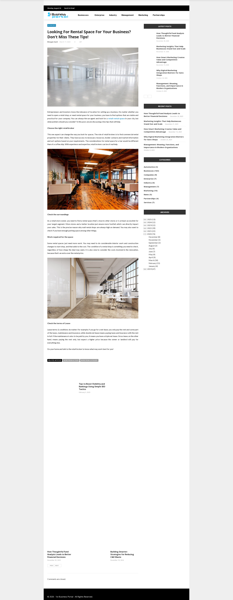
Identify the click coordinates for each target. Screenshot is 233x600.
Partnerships (159, 15)
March (151, 260)
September (153, 243)
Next (57, 565)
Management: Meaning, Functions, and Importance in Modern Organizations (169, 85)
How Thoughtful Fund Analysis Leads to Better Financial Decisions (59, 554)
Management (127, 15)
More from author (71, 360)
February (152, 263)
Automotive (149, 167)
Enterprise (99, 15)
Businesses (83, 15)
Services (147, 202)
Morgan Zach (52, 42)
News (146, 194)
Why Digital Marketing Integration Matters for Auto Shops (170, 72)
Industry (113, 15)
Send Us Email (69, 8)
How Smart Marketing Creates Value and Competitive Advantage (170, 59)
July (150, 248)
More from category (89, 360)
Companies (149, 175)
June (150, 251)
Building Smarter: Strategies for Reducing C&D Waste (122, 554)
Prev (51, 565)
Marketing (143, 15)
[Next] (150, 96)
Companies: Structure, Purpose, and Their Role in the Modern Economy (83, 3)
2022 (149, 228)
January (152, 266)
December (153, 237)
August (152, 245)
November (153, 240)
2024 (149, 222)
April (151, 257)
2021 (149, 231)
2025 (149, 219)
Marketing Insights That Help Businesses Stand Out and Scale (170, 47)
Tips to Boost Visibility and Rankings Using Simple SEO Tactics (92, 387)
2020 (149, 234)
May (151, 254)
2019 (149, 269)
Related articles (54, 360)
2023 (149, 225)
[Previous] (145, 96)
